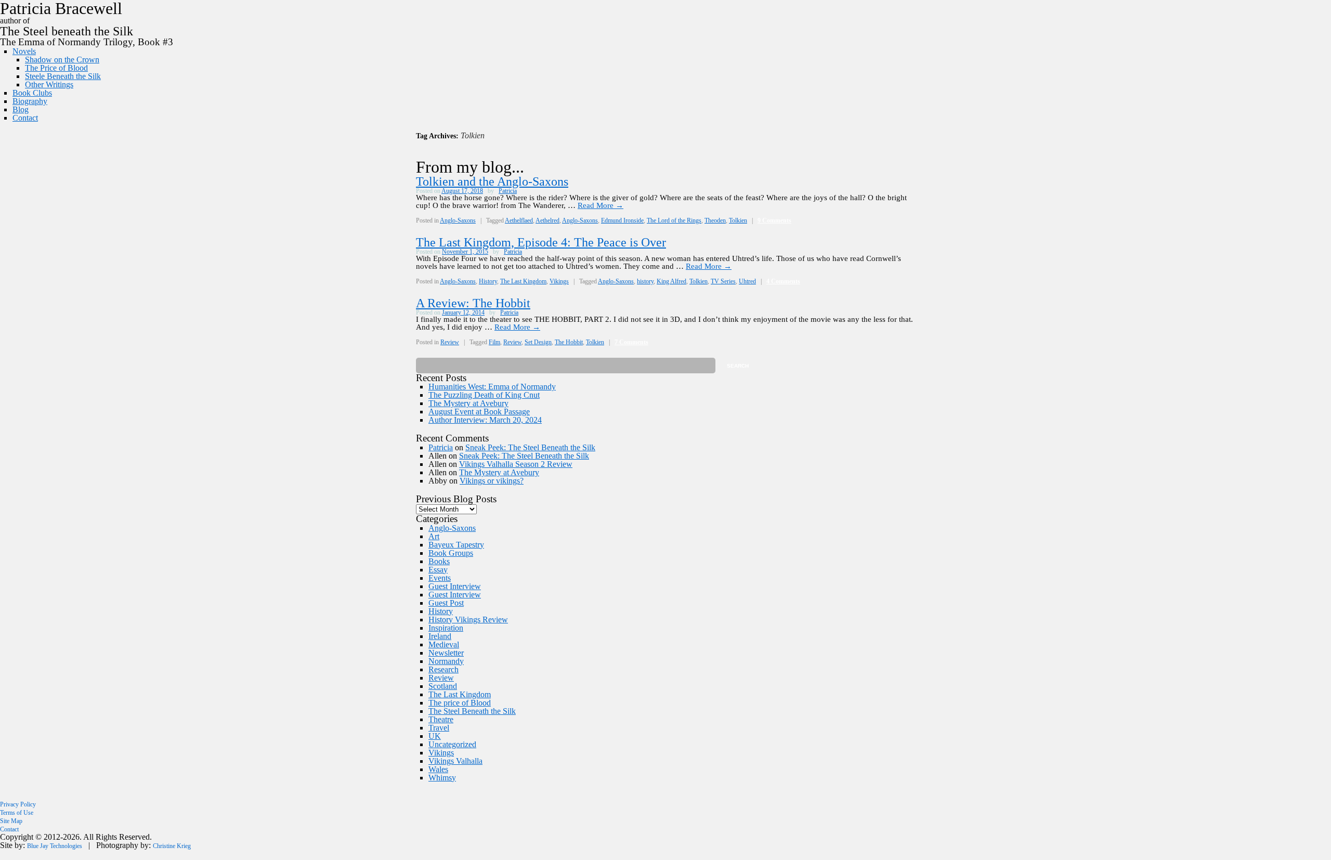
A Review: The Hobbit (473, 303)
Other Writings (49, 84)
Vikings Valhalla (455, 761)
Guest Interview (454, 586)
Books (439, 561)
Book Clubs (32, 92)
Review (449, 342)
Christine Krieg (172, 846)
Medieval (443, 644)
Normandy (446, 661)
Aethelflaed (519, 220)
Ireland (439, 636)
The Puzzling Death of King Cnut (484, 394)
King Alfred (671, 281)
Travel (438, 727)
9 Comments (774, 220)
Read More (600, 205)
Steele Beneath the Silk (63, 76)
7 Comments (631, 342)
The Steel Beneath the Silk (472, 711)
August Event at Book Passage (479, 411)
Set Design (538, 342)
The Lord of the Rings (674, 220)
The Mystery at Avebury (468, 403)
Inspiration (445, 627)
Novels (24, 51)
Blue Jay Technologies (54, 846)
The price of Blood (459, 702)
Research (443, 669)
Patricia (508, 190)
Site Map (11, 821)
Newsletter (446, 652)
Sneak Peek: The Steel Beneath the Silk (530, 447)
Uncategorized (452, 744)
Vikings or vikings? (492, 480)
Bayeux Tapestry (456, 544)
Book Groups (450, 553)
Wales (438, 769)
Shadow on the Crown (62, 59)
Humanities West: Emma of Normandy (492, 386)
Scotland (442, 686)
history (645, 281)
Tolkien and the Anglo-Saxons (492, 181)
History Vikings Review (468, 619)
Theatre (440, 719)
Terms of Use (16, 812)
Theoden (715, 220)
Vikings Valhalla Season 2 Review (515, 464)
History (488, 281)
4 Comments (783, 281)
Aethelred (547, 220)
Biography (29, 101)
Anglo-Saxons (458, 220)
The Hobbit (569, 342)
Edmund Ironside (622, 220)
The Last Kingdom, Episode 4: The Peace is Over (541, 242)
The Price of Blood (56, 67)
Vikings (559, 281)
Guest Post (446, 602)
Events (439, 578)
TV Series (723, 281)
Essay (438, 569)
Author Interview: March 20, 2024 (485, 419)
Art (433, 536)
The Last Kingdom (523, 281)
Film (494, 342)
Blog (20, 109)
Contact (25, 117)
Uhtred (747, 281)
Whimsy (442, 777)
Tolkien (738, 220)
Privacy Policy (18, 804)
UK (434, 736)
